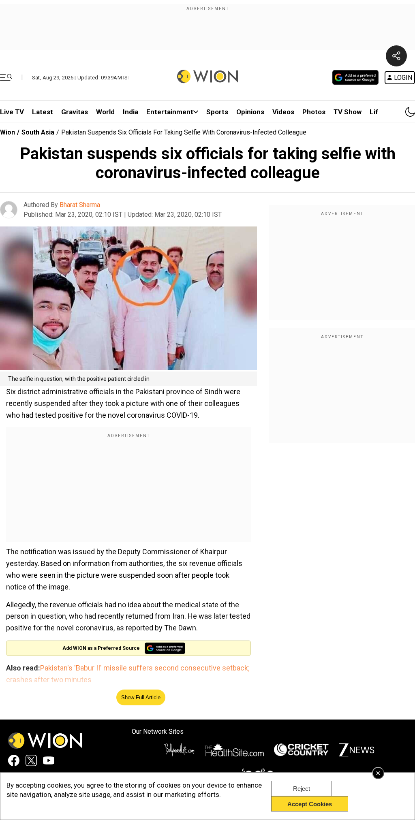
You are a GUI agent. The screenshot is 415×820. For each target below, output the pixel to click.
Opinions (250, 112)
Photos (313, 112)
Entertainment (169, 112)
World (105, 112)
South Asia (37, 132)
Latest (42, 112)
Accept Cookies (309, 804)
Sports (217, 112)
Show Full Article (140, 697)
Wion (7, 132)
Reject (301, 788)
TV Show (348, 112)
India (130, 112)
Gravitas (74, 112)
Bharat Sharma (80, 205)
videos (283, 112)
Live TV (12, 112)
